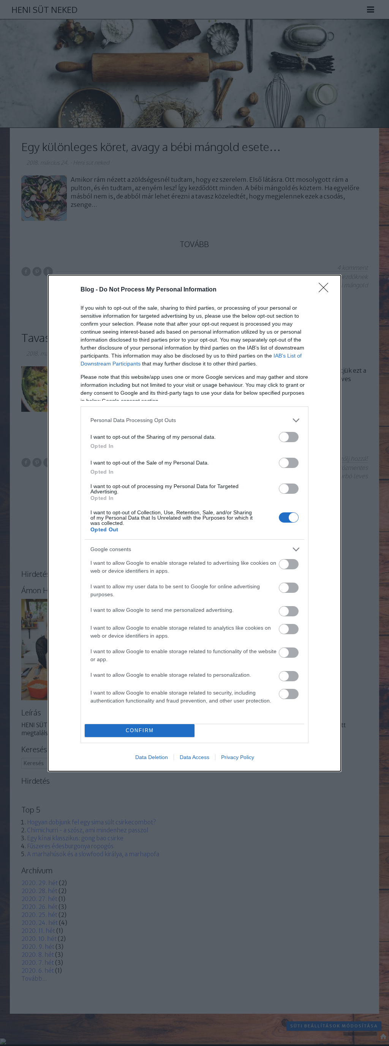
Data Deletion (151, 757)
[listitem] (194, 420)
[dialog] (194, 523)
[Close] (326, 290)
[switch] (289, 437)
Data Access (194, 757)
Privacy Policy (237, 757)
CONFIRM (140, 730)
